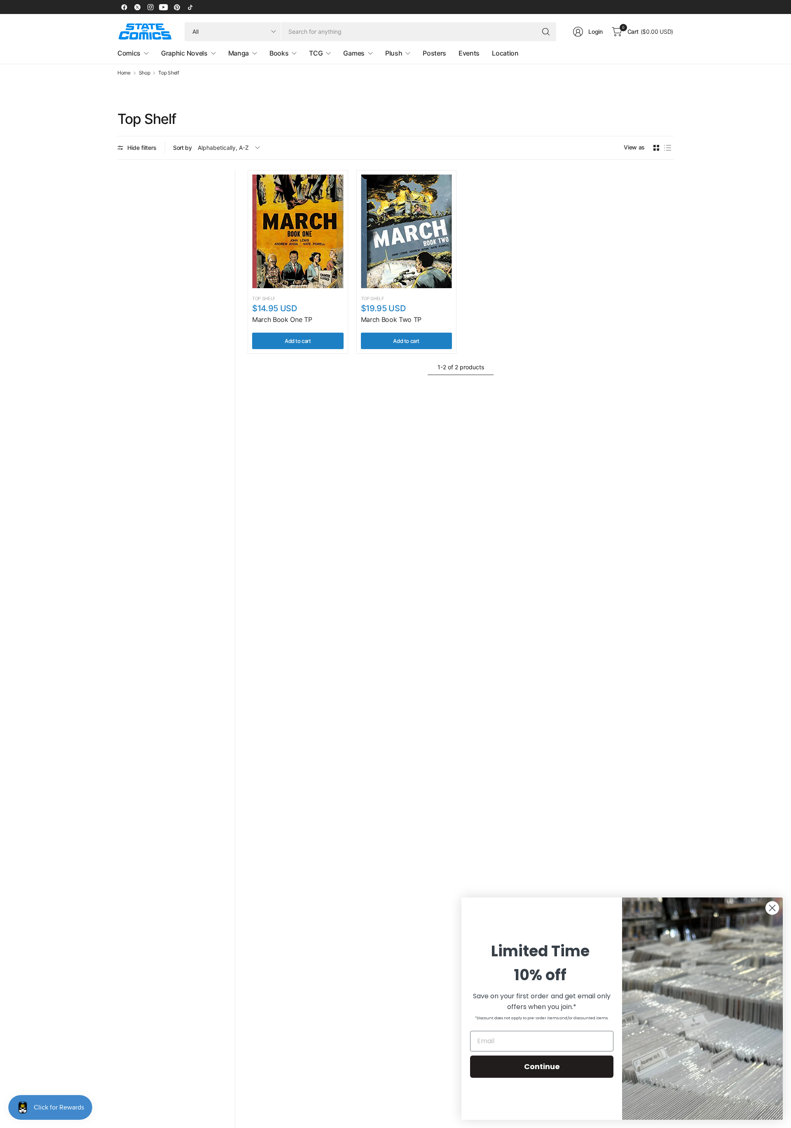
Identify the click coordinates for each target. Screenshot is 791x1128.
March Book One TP (282, 319)
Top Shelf (168, 72)
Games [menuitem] (353, 53)
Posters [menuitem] (434, 53)
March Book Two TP (391, 319)
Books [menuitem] (278, 53)
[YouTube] (163, 7)
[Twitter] (137, 7)
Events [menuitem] (469, 53)
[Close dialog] (772, 908)
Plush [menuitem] (393, 53)
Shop (144, 72)
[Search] (546, 31)
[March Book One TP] (298, 232)
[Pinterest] (176, 7)
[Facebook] (124, 7)
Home (124, 72)
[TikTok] (190, 7)
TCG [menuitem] (316, 53)
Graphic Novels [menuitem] (184, 53)
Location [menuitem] (505, 53)
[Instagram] (150, 7)
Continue (542, 1066)
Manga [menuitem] (238, 53)
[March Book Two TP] (406, 232)
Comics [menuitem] (128, 53)
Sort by (182, 147)
